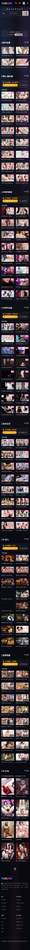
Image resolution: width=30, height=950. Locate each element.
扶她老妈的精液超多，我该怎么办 (10, 839)
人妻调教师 (19, 839)
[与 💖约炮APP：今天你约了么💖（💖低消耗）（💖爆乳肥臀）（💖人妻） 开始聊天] (7, 786)
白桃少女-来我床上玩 (6, 67)
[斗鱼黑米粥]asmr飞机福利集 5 (9, 355)
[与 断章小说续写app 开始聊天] (7, 851)
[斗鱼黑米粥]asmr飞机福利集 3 (9, 343)
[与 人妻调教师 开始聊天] (22, 829)
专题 (2, 928)
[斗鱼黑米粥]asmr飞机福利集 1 (9, 332)
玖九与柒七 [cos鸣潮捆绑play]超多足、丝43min (13, 263)
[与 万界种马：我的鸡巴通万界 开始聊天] (22, 808)
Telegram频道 (20, 903)
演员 (2, 922)
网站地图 (3, 918)
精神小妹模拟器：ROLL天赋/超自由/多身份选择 (13, 818)
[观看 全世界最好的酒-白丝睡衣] (7, 50)
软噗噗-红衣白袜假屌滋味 (22, 135)
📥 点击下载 (19, 34)
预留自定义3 (19, 925)
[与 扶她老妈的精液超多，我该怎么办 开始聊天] (7, 829)
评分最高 (3, 909)
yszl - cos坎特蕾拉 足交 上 (8, 483)
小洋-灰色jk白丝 (20, 159)
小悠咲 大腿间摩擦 (6, 239)
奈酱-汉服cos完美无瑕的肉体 (8, 100)
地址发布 (18, 899)
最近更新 (3, 899)
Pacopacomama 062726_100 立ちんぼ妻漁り (13, 762)
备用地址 (18, 909)
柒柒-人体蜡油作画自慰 (7, 171)
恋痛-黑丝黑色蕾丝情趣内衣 (8, 183)
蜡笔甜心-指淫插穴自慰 (22, 183)
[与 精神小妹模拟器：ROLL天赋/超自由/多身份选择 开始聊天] (7, 808)
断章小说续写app (5, 861)
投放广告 (18, 906)
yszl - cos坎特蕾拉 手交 (22, 471)
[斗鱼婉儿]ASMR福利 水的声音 (9, 391)
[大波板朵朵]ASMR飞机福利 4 (9, 379)
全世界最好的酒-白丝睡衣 (8, 55)
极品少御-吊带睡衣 (6, 159)
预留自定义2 (19, 922)
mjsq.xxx (17, 32)
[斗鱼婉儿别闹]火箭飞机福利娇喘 (9, 414)
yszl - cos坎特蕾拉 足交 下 (23, 483)
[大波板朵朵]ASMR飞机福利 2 (9, 367)
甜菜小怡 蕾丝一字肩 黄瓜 (22, 228)
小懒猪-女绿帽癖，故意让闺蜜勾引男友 (11, 112)
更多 (25, 42)
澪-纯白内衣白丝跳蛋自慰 (22, 147)
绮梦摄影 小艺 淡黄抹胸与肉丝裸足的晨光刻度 (13, 495)
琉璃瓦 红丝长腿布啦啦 (22, 299)
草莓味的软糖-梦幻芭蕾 (22, 55)
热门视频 (3, 903)
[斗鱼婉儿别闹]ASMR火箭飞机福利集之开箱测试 (13, 403)
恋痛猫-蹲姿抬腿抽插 (6, 135)
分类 (2, 925)
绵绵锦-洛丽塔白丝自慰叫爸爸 (9, 124)
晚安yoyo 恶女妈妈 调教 (7, 228)
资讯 (2, 931)
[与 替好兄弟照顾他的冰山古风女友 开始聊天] (22, 851)
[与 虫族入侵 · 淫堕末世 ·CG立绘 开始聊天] (22, 786)
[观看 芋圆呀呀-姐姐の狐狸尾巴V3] (22, 62)
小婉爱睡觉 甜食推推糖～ (22, 251)
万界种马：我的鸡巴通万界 (23, 818)
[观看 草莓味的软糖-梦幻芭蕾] (22, 50)
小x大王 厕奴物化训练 (7, 459)
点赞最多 (3, 906)
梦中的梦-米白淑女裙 (21, 171)
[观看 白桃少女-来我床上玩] (7, 62)
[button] (3, 22)
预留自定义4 (19, 928)
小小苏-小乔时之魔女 (6, 447)
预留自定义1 (19, 918)
